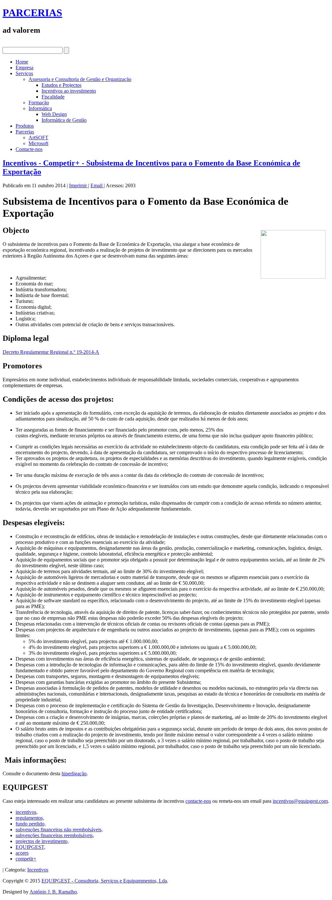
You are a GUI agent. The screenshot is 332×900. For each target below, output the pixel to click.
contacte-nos (198, 801)
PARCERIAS (32, 12)
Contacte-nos (29, 149)
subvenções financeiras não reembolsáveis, (59, 829)
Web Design (54, 114)
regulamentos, (30, 818)
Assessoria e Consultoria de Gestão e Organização (80, 79)
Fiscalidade (53, 96)
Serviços (24, 73)
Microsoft (38, 143)
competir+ (26, 858)
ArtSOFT (38, 137)
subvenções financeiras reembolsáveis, (55, 835)
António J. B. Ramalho (53, 891)
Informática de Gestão (64, 120)
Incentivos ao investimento (69, 91)
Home (22, 61)
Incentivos (37, 869)
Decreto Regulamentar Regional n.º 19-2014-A (51, 352)
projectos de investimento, (42, 841)
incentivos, (27, 812)
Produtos (25, 126)
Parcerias (25, 131)
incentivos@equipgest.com (300, 801)
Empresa (24, 67)
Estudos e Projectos (61, 85)
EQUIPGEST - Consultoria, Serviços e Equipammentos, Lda (104, 880)
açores (22, 853)
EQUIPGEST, (30, 847)
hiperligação (74, 773)
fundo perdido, (31, 823)
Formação (39, 102)
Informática (40, 108)
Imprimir (78, 185)
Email (97, 185)
